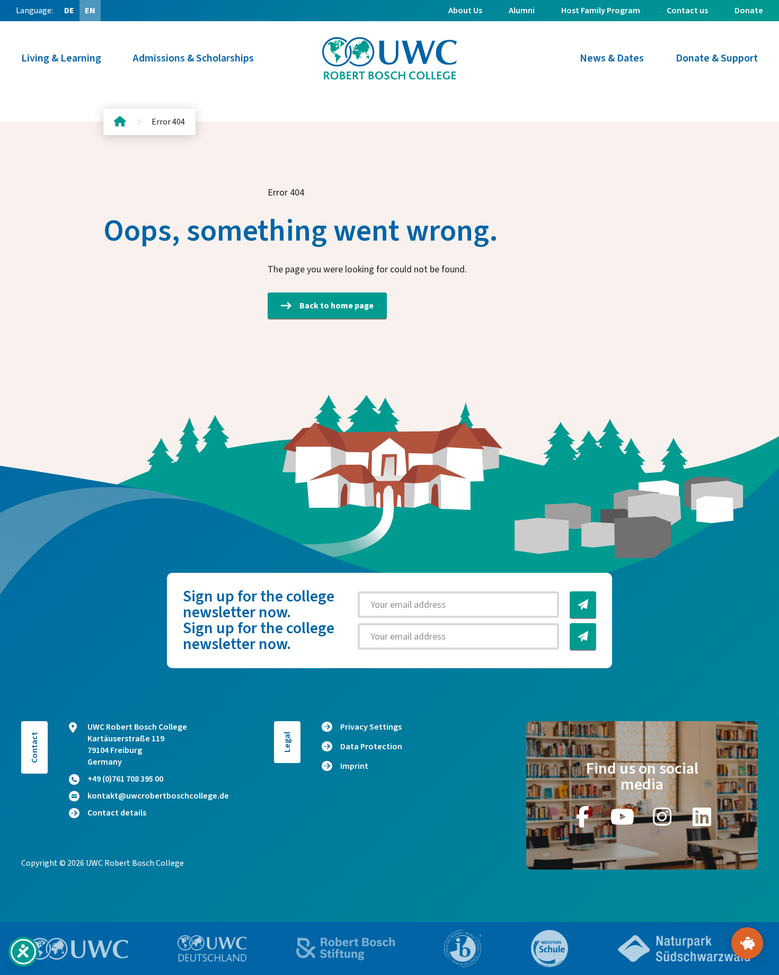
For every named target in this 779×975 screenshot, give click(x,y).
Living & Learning (61, 58)
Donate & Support (717, 58)
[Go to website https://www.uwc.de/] (212, 948)
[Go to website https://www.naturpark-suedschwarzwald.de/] (684, 948)
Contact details (116, 813)
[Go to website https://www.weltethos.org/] (549, 948)
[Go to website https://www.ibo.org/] (463, 948)
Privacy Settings (371, 727)
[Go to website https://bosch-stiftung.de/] (345, 948)
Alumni (522, 10)
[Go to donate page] (747, 943)
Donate (748, 10)
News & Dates (612, 58)
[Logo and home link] (389, 58)
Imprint (354, 766)
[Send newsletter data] (583, 604)
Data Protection (371, 746)
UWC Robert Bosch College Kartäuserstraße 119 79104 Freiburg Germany (137, 744)
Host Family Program (600, 10)
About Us (465, 10)
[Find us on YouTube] (622, 816)
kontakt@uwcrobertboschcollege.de (158, 796)
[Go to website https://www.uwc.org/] (78, 949)
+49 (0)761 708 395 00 (125, 779)
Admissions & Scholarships (193, 58)
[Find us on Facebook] (582, 816)
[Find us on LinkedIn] (701, 816)
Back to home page (336, 306)
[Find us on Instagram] (662, 816)
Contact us (687, 10)
